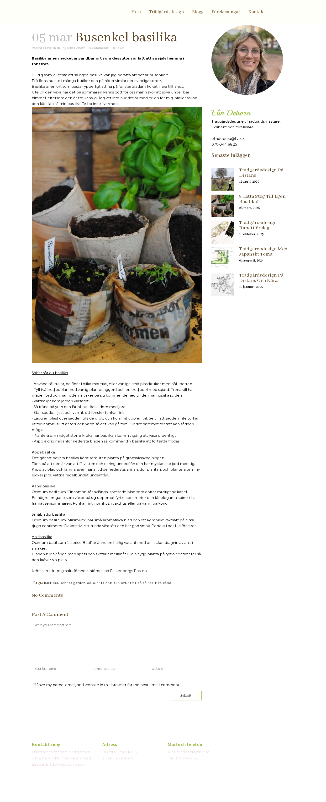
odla (91, 583)
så (140, 583)
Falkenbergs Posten (128, 570)
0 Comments (99, 48)
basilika (51, 583)
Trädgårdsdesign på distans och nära (261, 278)
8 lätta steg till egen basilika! (262, 199)
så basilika (152, 583)
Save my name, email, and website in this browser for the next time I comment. (108, 684)
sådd (167, 583)
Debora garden (73, 583)
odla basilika (108, 583)
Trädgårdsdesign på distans (261, 172)
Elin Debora (76, 48)
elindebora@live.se (228, 138)
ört (123, 583)
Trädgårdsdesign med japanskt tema (263, 251)
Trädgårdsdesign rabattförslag (258, 225)
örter (132, 583)
